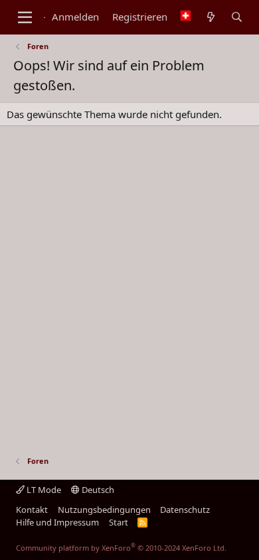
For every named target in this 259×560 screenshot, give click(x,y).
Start (118, 522)
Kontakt (32, 510)
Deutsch (97, 490)
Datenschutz (185, 510)
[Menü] (25, 17)
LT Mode (43, 490)
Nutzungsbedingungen (104, 510)
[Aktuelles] (210, 17)
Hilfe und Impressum (57, 522)
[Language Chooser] (185, 17)
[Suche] (237, 17)
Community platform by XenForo (121, 548)
